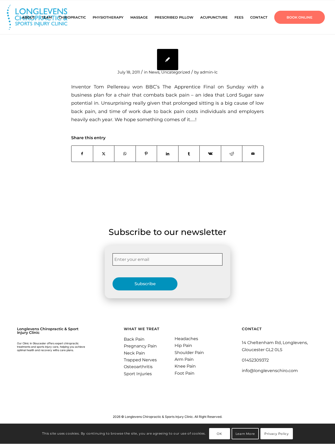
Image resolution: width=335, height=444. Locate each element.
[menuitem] (28, 17)
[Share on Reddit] (231, 154)
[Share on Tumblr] (189, 154)
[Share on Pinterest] (146, 154)
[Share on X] (103, 154)
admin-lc (208, 72)
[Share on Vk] (210, 154)
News (154, 72)
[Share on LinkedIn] (167, 154)
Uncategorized (175, 72)
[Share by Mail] (253, 154)
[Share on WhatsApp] (125, 154)
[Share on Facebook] (82, 154)
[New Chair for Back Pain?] (167, 59)
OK (219, 434)
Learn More (245, 434)
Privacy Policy (276, 434)
